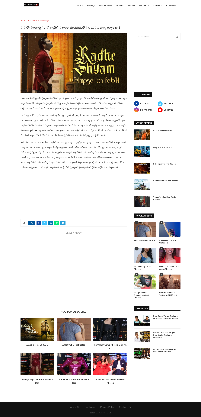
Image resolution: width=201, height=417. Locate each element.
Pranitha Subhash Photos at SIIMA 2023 (168, 293)
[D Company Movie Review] (142, 168)
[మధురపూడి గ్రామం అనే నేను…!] (37, 329)
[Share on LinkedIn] (50, 223)
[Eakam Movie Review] (142, 134)
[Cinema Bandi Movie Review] (142, 184)
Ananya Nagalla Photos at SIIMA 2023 (37, 381)
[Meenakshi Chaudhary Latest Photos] (169, 255)
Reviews (131, 5)
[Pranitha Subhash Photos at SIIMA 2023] (169, 282)
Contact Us (125, 407)
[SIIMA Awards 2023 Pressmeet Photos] (110, 364)
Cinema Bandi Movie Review (165, 180)
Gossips (119, 5)
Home (80, 5)
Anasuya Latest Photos (73, 345)
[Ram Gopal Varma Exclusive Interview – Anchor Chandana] (142, 320)
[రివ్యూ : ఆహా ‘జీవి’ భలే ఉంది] (142, 151)
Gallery (143, 5)
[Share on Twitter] (44, 223)
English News (105, 5)
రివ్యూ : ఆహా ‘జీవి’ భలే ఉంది (162, 147)
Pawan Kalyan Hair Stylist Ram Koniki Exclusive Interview (164, 335)
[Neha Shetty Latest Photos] (145, 255)
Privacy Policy (107, 407)
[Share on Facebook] (39, 223)
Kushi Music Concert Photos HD (168, 241)
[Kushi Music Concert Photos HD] (169, 229)
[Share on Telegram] (62, 223)
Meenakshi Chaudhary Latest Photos (168, 267)
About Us (75, 407)
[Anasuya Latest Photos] (74, 329)
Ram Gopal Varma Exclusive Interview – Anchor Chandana (166, 317)
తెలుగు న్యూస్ (91, 5)
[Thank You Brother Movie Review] (142, 201)
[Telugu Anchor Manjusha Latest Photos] (145, 282)
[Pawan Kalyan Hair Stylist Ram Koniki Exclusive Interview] (142, 336)
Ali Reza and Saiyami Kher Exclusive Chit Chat (165, 350)
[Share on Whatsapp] (56, 223)
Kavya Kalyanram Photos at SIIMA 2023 (110, 346)
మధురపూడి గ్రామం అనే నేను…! (37, 345)
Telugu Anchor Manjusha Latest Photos (141, 295)
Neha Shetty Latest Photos (143, 267)
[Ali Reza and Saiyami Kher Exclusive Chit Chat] (142, 353)
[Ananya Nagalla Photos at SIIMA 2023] (37, 364)
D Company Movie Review (164, 164)
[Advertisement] (74, 196)
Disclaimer (90, 407)
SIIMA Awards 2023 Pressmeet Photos (110, 381)
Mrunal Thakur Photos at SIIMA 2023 (74, 381)
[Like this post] (32, 223)
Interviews (171, 5)
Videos (156, 5)
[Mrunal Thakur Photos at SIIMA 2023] (74, 364)
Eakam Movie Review (162, 130)
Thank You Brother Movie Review (164, 198)
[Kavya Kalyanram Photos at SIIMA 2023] (110, 329)
